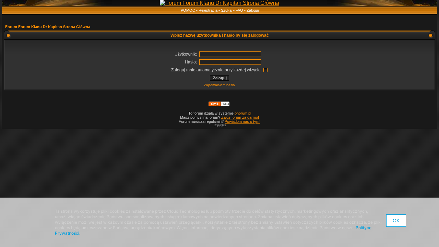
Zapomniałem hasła (219, 85)
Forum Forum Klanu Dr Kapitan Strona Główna (47, 27)
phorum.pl (243, 113)
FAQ (239, 10)
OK (396, 220)
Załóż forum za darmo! (240, 117)
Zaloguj (253, 10)
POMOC (188, 10)
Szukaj (226, 10)
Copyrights (220, 125)
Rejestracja (208, 10)
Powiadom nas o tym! (242, 121)
